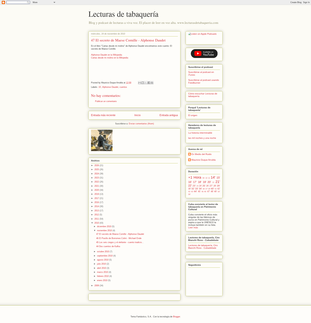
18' (199, 182)
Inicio (137, 115)
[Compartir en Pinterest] (152, 82)
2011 (97, 219)
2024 (97, 173)
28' (214, 186)
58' (189, 194)
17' (194, 182)
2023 (97, 177)
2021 (97, 186)
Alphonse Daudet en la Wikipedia (106, 55)
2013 (97, 210)
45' (199, 191)
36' (204, 189)
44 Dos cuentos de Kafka (108, 246)
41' (216, 189)
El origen (192, 115)
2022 (97, 182)
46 (202, 192)
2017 (97, 198)
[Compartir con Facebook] (148, 82)
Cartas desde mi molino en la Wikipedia (109, 58)
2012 (97, 214)
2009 (97, 285)
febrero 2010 (103, 276)
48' (212, 191)
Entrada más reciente (103, 115)
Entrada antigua (169, 115)
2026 (97, 165)
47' (208, 191)
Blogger (176, 316)
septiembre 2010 (105, 256)
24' (200, 186)
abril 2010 (102, 268)
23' (194, 185)
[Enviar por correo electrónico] (139, 82)
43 (189, 192)
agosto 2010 (103, 260)
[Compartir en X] (145, 82)
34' (200, 188)
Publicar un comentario (106, 101)
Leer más (193, 227)
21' (217, 182)
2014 (97, 206)
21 (213, 182)
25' (204, 185)
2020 (97, 190)
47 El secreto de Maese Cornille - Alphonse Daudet (120, 234)
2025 (97, 169)
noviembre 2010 (105, 230)
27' (211, 185)
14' (213, 177)
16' (190, 182)
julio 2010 (102, 264)
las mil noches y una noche (202, 138)
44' (195, 191)
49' (215, 191)
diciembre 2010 (104, 226)
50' (219, 192)
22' (190, 185)
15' (99, 87)
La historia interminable (200, 132)
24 (197, 186)
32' (193, 188)
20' (209, 182)
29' (218, 185)
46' (205, 192)
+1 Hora (194, 177)
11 (209, 178)
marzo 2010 (103, 272)
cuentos (123, 87)
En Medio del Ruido (201, 154)
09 (203, 178)
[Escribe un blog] (142, 82)
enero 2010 (102, 280)
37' (206, 189)
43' (192, 192)
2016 (97, 202)
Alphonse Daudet (110, 87)
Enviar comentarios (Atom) (141, 123)
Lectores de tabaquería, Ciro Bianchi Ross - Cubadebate (203, 246)
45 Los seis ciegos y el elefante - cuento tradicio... (120, 242)
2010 (97, 223)
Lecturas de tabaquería (123, 13)
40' (212, 188)
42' (218, 189)
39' (209, 189)
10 (206, 178)
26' (207, 186)
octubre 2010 (103, 251)
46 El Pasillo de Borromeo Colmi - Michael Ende (118, 238)
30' (189, 189)
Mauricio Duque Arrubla (203, 160)
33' (196, 188)
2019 (97, 194)
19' (204, 182)
